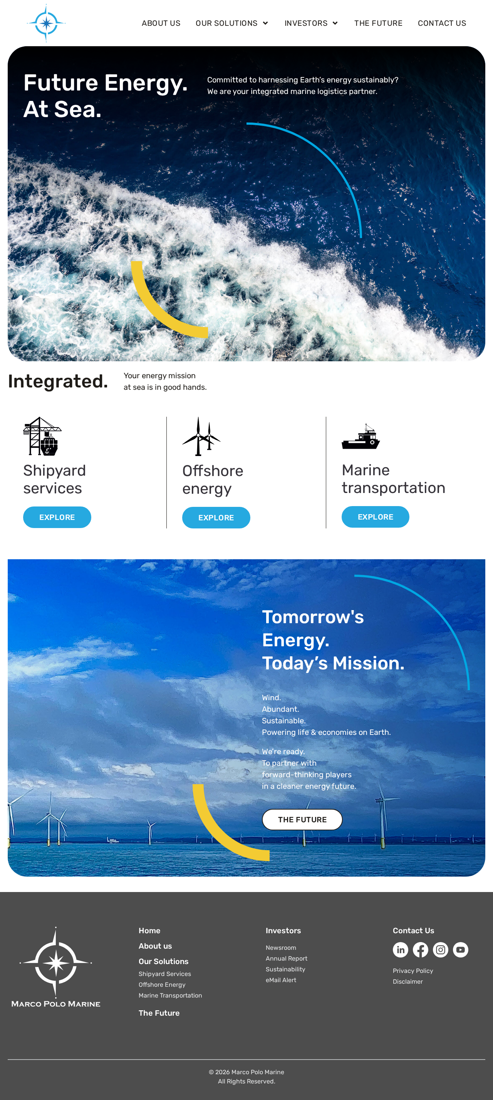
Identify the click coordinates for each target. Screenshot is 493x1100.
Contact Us (413, 930)
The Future (378, 23)
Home (150, 930)
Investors (306, 23)
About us (161, 23)
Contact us (442, 23)
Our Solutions (227, 23)
